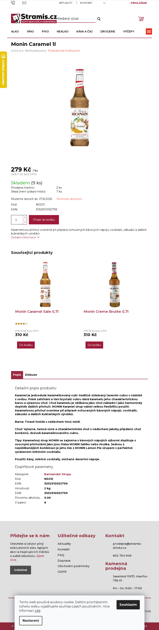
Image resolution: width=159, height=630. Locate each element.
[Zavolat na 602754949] (16, 2)
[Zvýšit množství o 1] (25, 217)
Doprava (64, 560)
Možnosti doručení (69, 199)
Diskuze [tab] (31, 374)
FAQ (61, 555)
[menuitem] (15, 31)
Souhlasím (128, 604)
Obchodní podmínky (73, 566)
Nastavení (30, 620)
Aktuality (66, 2)
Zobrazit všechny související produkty (79, 364)
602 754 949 (122, 555)
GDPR (62, 571)
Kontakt (86, 2)
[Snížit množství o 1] (25, 222)
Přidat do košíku (44, 219)
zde (38, 611)
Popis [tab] (17, 374)
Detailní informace (23, 237)
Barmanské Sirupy (57, 474)
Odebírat (20, 570)
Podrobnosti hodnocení (64, 50)
